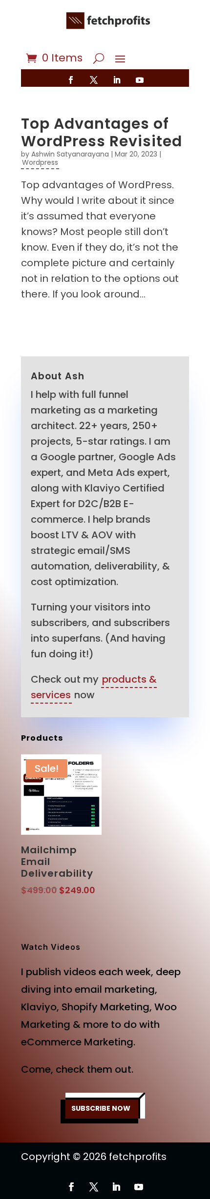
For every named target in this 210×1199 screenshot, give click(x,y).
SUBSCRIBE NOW (100, 1108)
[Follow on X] (94, 80)
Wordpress (40, 162)
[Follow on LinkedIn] (117, 80)
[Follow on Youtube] (139, 80)
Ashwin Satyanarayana (70, 154)
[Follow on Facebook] (71, 80)
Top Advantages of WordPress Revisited (101, 132)
